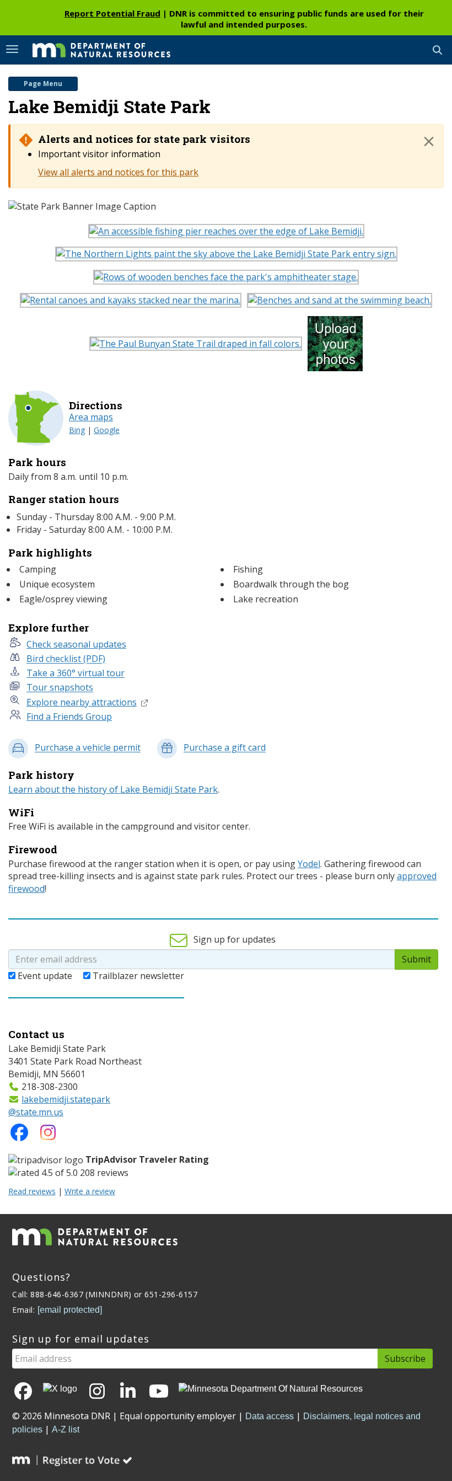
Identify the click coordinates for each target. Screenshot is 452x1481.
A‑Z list (65, 1429)
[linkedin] (128, 1392)
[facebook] (23, 1392)
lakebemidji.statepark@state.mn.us (59, 1105)
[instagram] (48, 1136)
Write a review (89, 1191)
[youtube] (159, 1392)
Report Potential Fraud (112, 13)
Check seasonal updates (76, 644)
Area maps (91, 417)
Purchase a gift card (225, 748)
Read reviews (32, 1191)
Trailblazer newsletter (138, 976)
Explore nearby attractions (81, 702)
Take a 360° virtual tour (75, 673)
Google (107, 430)
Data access (269, 1416)
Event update (45, 976)
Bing (77, 430)
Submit (416, 959)
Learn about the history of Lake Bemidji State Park (113, 789)
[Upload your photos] (338, 347)
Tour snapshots (59, 688)
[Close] (429, 141)
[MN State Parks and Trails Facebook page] (19, 1136)
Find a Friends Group (69, 716)
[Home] (93, 49)
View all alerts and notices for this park (118, 172)
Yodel (309, 864)
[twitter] (60, 1388)
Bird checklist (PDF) (65, 659)
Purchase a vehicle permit (88, 748)
